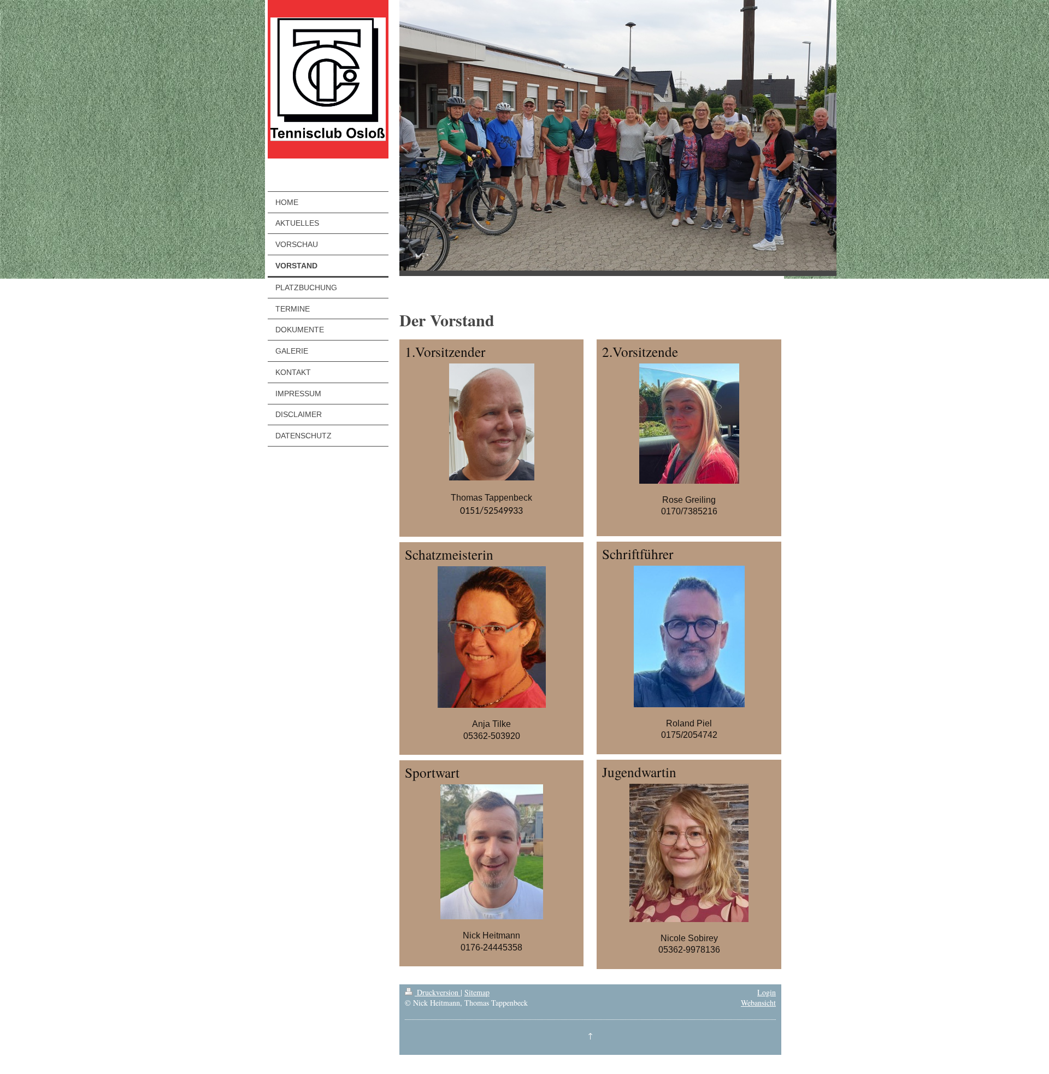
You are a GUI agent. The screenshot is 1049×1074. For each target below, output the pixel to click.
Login (766, 992)
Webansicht (758, 1002)
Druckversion (438, 992)
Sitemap (477, 992)
